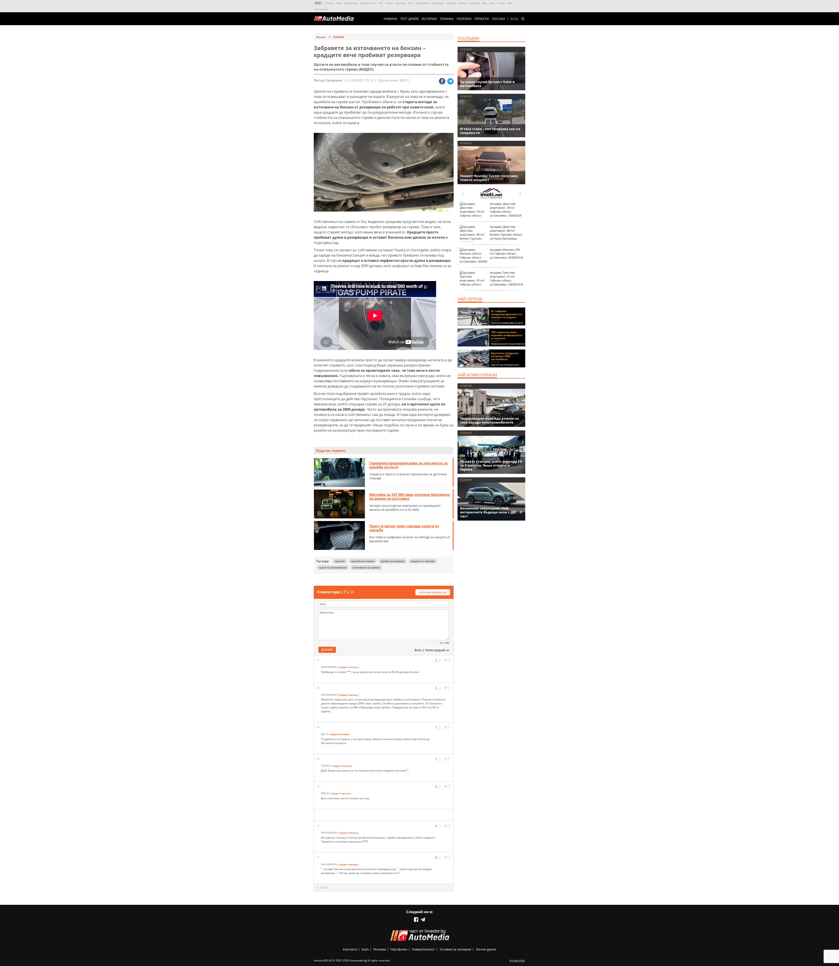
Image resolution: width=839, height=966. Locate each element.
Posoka (501, 3)
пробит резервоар (392, 561)
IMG (318, 3)
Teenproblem (423, 3)
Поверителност (423, 949)
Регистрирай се (437, 650)
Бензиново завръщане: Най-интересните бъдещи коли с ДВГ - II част (491, 512)
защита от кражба (423, 561)
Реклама (379, 949)
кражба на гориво (362, 561)
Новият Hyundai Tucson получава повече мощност (489, 178)
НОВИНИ (390, 18)
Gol (381, 3)
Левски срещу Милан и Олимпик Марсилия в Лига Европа (505, 207)
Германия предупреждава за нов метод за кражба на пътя (408, 465)
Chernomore (321, 9)
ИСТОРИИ (429, 18)
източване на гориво (366, 567)
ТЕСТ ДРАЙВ (409, 18)
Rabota (462, 3)
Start (491, 3)
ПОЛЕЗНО (464, 18)
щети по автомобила (332, 567)
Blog (484, 3)
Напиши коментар (433, 592)
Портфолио (398, 949)
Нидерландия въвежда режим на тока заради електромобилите (489, 420)
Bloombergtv (351, 3)
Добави (327, 650)
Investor (329, 3)
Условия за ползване (455, 949)
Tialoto (389, 3)
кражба (340, 561)
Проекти (482, 18)
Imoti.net (451, 3)
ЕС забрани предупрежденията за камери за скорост (506, 314)
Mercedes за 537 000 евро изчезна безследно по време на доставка (409, 496)
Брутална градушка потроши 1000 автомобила (504, 356)
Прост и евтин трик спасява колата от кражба (404, 528)
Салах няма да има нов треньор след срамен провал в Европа (505, 276)
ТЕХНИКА (447, 18)
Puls (410, 3)
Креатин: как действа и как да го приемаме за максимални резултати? (506, 253)
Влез (418, 650)
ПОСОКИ (498, 18)
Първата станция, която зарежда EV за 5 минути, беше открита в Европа (491, 465)
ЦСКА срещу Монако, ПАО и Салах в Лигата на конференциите (506, 230)
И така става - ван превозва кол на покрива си (490, 131)
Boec (510, 3)
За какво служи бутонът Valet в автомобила (487, 84)
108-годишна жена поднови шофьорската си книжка (506, 335)
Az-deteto (474, 3)
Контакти (350, 949)
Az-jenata (401, 3)
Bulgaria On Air (368, 3)
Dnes (339, 3)
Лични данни (486, 949)
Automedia (438, 3)
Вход (514, 18)
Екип (365, 949)
